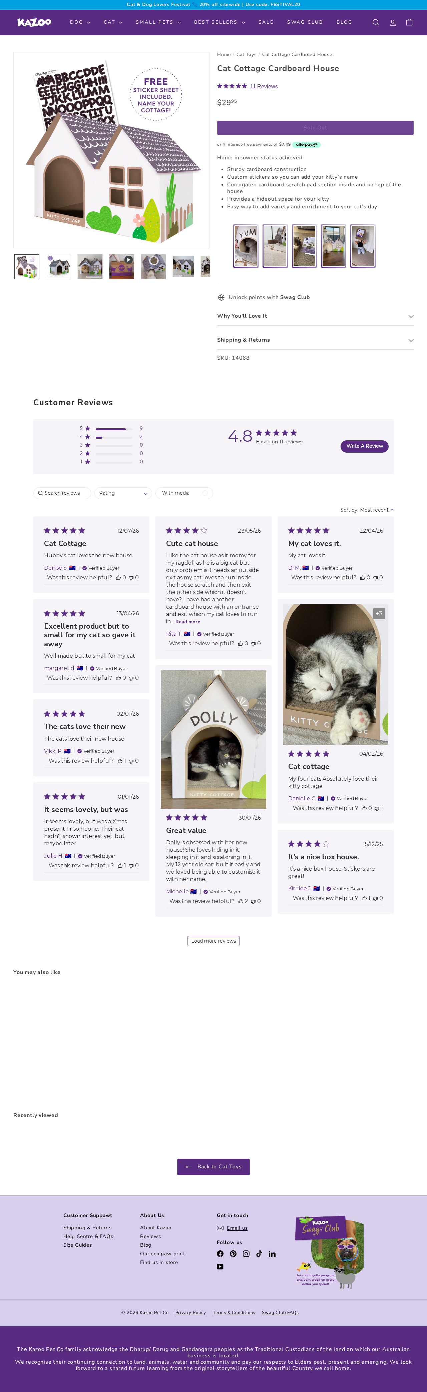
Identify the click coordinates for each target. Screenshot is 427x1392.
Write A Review (365, 446)
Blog (145, 1245)
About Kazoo (155, 1227)
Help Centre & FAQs (88, 1236)
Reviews (150, 1236)
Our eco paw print (162, 1253)
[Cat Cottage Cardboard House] (43, 1044)
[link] (247, 86)
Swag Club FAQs (280, 1313)
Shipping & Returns (87, 1227)
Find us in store (159, 1262)
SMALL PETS (156, 22)
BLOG (345, 22)
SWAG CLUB (305, 22)
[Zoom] (111, 150)
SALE (266, 22)
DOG (77, 22)
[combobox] (123, 493)
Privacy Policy (190, 1313)
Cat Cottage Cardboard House (297, 55)
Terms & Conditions (234, 1313)
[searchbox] (62, 493)
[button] (111, 430)
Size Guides (77, 1245)
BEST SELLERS (217, 22)
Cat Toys (247, 55)
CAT (110, 22)
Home (224, 55)
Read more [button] (187, 622)
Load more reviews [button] (213, 941)
